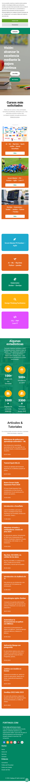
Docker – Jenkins (12, 209)
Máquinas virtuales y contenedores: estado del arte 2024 (13, 530)
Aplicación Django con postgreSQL (12, 646)
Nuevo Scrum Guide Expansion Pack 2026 (12, 484)
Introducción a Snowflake (13, 506)
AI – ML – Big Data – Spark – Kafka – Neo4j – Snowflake (15, 146)
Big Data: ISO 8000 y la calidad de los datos (12, 556)
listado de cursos (14, 117)
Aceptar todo (15, 20)
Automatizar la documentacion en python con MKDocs (13, 622)
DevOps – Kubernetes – (15, 207)
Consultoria (5, 762)
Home (3, 749)
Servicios (4, 754)
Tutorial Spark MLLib (12, 463)
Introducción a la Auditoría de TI (15, 578)
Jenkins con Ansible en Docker (12, 670)
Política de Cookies (7, 767)
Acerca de (4, 752)
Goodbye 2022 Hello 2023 (14, 692)
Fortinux (12, 778)
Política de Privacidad (7, 765)
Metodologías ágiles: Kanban (15, 598)
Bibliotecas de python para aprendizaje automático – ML (15, 440)
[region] (15, 14)
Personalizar (15, 24)
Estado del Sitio (6, 770)
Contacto (4, 756)
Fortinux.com (10, 722)
